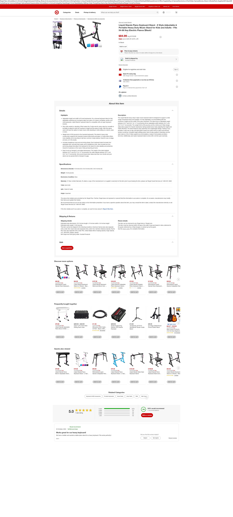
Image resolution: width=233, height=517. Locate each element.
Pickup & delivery (90, 12)
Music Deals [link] (120, 396)
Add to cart (123, 46)
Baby (112, 1)
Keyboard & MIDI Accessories (96, 19)
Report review (173, 438)
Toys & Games (173, 1)
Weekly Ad (81, 3)
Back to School (17, 1)
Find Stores (136, 3)
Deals (28, 3)
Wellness (150, 1)
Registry (116, 3)
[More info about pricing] (160, 37)
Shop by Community (10, 3)
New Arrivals (41, 3)
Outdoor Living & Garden (83, 1)
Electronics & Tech (184, 1)
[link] (123, 33)
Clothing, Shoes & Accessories (45, 1)
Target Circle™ (113, 6)
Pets (141, 1)
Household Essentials (103, 1)
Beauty (116, 1)
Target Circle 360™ (140, 6)
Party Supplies (218, 1)
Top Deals (63, 3)
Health (145, 1)
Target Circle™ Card (125, 6)
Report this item (123, 65)
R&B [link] (137, 396)
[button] (123, 33)
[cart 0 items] (176, 12)
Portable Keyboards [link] (109, 396)
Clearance (33, 3)
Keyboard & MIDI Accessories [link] (93, 396)
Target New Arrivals (6, 1)
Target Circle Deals (72, 3)
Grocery (93, 1)
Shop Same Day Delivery (105, 3)
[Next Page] (178, 279)
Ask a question (67, 248)
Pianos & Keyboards (79, 19)
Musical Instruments (66, 19)
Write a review (147, 415)
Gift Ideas (226, 1)
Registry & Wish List (154, 6)
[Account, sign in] (167, 12)
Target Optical (21, 3)
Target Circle (129, 3)
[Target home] (57, 12)
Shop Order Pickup (91, 3)
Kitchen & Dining (69, 1)
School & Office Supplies (161, 1)
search (157, 12)
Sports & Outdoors (134, 1)
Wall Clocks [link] (144, 396)
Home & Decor (59, 1)
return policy (126, 229)
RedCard (122, 3)
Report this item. (108, 209)
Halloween (31, 1)
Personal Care (123, 1)
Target (56, 19)
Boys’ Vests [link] (129, 396)
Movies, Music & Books (206, 1)
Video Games (194, 1)
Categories (67, 12)
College (25, 1)
